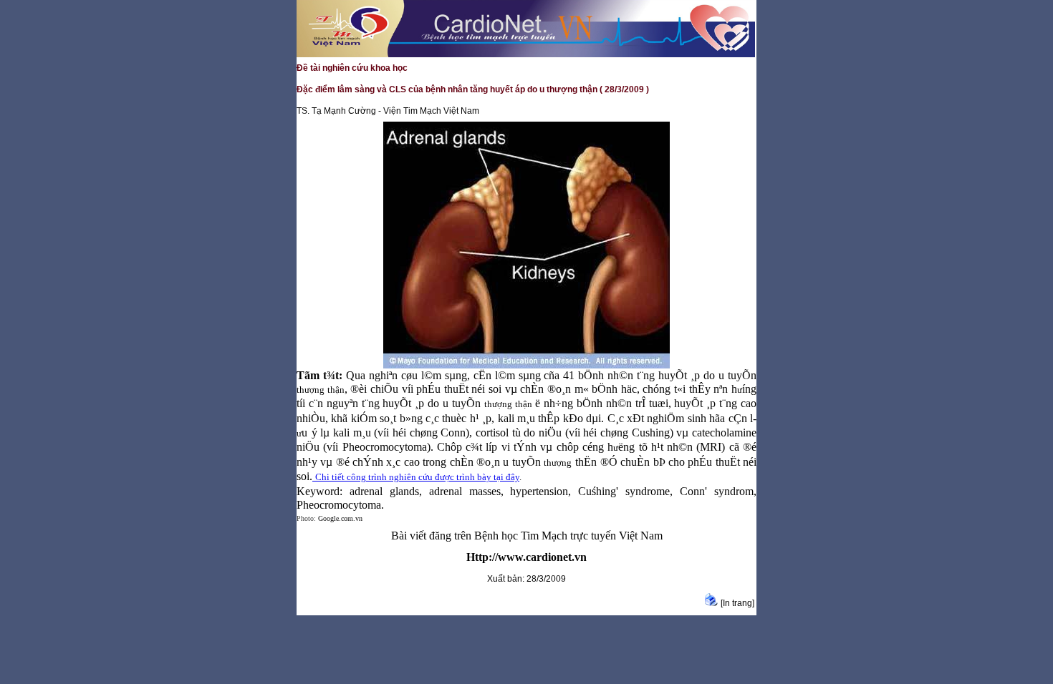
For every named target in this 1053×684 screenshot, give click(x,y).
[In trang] (737, 603)
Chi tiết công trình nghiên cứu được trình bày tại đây (417, 477)
